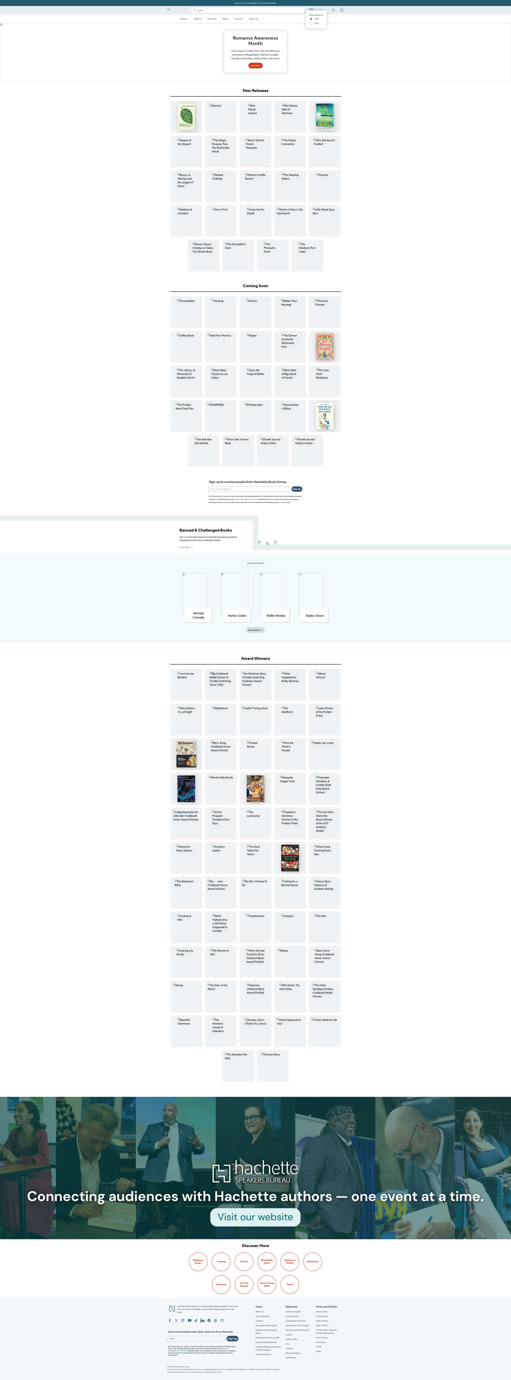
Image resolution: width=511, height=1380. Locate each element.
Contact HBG (291, 1339)
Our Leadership (262, 1316)
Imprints (238, 18)
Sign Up (297, 489)
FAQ (287, 1343)
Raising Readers (293, 1352)
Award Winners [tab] (255, 658)
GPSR (318, 1351)
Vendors (289, 1348)
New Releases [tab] (255, 90)
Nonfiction (312, 1261)
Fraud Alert (321, 1342)
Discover (212, 18)
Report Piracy (322, 1337)
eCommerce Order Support (298, 1325)
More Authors (254, 630)
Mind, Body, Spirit (267, 1261)
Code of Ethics (322, 1325)
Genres (183, 18)
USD (316, 18)
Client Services (292, 1316)
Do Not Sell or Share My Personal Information (326, 1331)
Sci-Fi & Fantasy (244, 1284)
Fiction (244, 1261)
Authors (197, 18)
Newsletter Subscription (266, 1325)
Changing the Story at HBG (267, 1337)
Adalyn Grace (315, 615)
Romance (221, 1284)
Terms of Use (321, 1311)
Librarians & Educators (296, 1320)
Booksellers (291, 1357)
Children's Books (198, 1261)
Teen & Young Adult (267, 1284)
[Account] (333, 10)
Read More (255, 65)
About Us (253, 18)
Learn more (184, 547)
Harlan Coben (237, 615)
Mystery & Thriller (289, 1261)
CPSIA (318, 1346)
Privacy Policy (322, 1316)
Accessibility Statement (266, 1342)
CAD (316, 23)
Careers (289, 1334)
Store (225, 18)
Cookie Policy (322, 1320)
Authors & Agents (293, 1311)
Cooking (221, 1261)
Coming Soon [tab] (255, 285)
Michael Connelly (198, 615)
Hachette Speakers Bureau (297, 1329)
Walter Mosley (275, 615)
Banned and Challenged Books (266, 1331)
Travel (290, 1284)
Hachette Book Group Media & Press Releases (268, 1348)
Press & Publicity (263, 1354)
